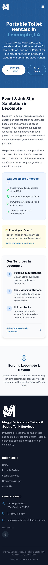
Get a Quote (37, 70)
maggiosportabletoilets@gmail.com (26, 520)
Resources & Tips (11, 481)
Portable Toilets (10, 470)
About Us (7, 486)
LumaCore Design (29, 559)
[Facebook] (5, 534)
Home (5, 464)
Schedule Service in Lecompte (17, 330)
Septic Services (10, 475)
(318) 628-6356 (15, 70)
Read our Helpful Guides (18, 243)
